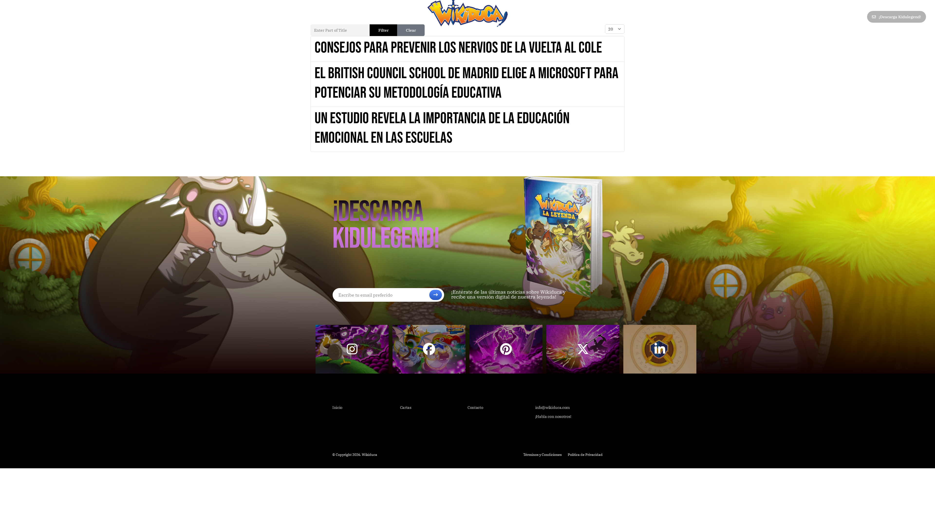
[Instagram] (860, 17)
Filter (383, 30)
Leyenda (58, 16)
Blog (79, 16)
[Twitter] (828, 17)
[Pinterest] (839, 17)
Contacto (101, 16)
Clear (411, 30)
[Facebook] (817, 17)
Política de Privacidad (585, 454)
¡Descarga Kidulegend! (899, 16)
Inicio (15, 16)
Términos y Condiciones (542, 454)
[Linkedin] (849, 17)
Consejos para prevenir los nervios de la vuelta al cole (458, 47)
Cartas (35, 16)
